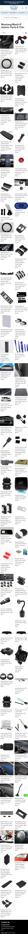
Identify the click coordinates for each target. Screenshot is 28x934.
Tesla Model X (13, 12)
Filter (4, 32)
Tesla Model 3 (21, 12)
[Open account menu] (22, 8)
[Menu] (2, 8)
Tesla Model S (4, 12)
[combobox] (11, 17)
